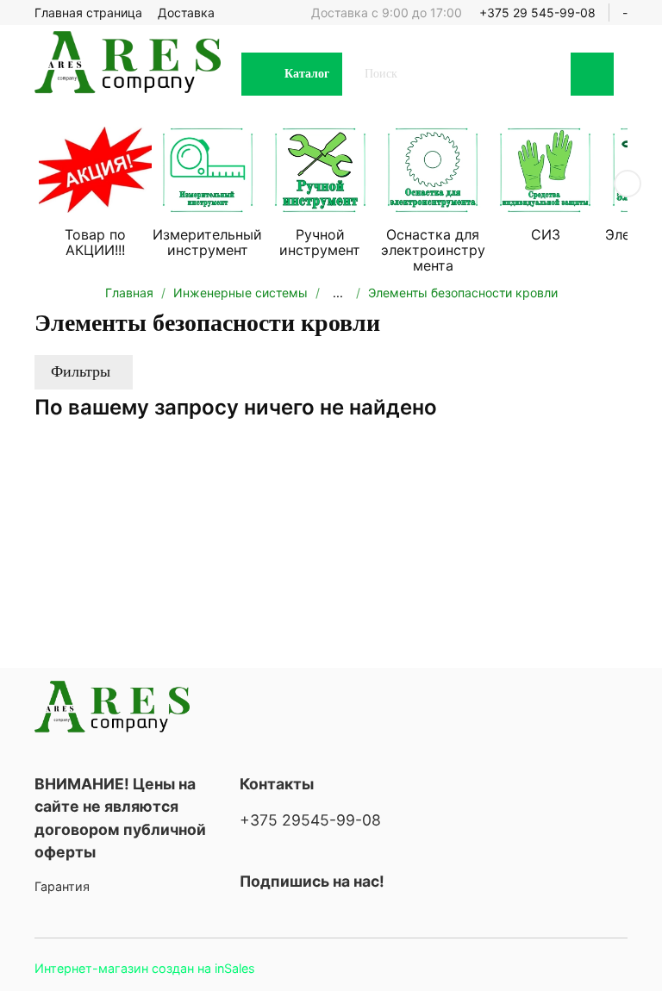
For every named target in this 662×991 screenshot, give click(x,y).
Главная (129, 292)
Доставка (186, 12)
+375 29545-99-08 (310, 820)
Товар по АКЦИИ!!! (95, 243)
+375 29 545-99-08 (537, 12)
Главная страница (88, 12)
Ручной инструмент (319, 243)
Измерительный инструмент (207, 243)
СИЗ (545, 235)
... (338, 293)
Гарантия (62, 886)
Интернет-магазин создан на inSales (144, 968)
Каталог (306, 73)
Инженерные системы (240, 292)
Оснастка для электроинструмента (433, 251)
